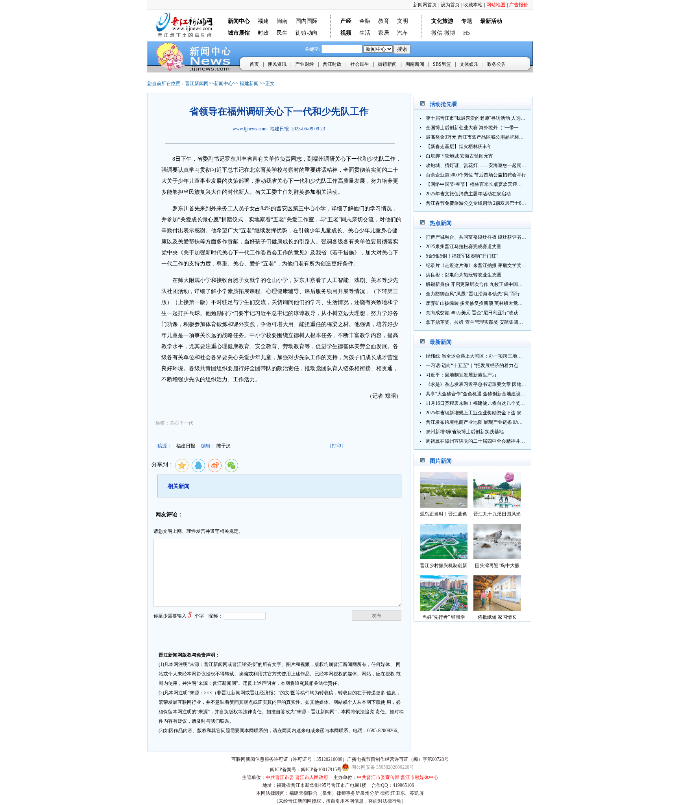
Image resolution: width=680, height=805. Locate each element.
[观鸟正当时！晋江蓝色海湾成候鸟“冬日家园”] (444, 505)
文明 (402, 21)
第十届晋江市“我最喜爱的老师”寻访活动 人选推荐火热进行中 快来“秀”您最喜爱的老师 (516, 118)
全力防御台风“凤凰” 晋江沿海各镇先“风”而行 (473, 294)
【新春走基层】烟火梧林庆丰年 (459, 146)
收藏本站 (473, 4)
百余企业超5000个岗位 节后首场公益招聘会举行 (476, 175)
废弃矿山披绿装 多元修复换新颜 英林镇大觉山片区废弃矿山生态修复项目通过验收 (512, 303)
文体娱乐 (469, 64)
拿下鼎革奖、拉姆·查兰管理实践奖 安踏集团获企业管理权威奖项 (493, 322)
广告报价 (518, 4)
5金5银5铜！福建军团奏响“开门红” (462, 256)
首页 (254, 64)
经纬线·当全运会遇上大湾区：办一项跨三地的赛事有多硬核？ (490, 356)
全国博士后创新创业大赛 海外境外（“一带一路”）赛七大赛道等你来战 (499, 127)
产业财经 (304, 64)
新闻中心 (223, 83)
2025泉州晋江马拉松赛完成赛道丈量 (463, 246)
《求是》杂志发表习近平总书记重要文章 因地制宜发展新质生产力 (495, 384)
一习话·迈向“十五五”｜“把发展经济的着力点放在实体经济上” (489, 365)
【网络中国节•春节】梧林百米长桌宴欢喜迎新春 (476, 184)
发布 (376, 615)
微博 (449, 33)
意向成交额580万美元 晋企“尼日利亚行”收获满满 (477, 312)
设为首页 (450, 4)
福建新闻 (249, 83)
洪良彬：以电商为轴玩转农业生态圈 (463, 275)
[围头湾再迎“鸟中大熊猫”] (497, 557)
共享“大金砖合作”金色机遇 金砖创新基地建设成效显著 (483, 394)
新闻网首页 (425, 4)
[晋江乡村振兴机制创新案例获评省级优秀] (444, 557)
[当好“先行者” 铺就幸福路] (444, 608)
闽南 (282, 21)
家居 (383, 33)
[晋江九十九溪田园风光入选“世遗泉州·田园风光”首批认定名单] (497, 505)
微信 (436, 33)
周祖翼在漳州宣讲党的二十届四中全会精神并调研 (478, 441)
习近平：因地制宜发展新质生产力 (461, 375)
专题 (466, 21)
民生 (282, 33)
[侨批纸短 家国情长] (497, 608)
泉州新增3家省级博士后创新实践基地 (465, 431)
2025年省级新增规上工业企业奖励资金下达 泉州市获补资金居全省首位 (499, 412)
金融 (364, 21)
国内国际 (307, 21)
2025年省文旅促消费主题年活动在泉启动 (468, 194)
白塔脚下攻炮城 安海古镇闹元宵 (459, 156)
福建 (263, 21)
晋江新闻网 (197, 83)
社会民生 (359, 64)
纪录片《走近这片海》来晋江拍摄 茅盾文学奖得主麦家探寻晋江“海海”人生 (504, 265)
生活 (364, 33)
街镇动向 (307, 33)
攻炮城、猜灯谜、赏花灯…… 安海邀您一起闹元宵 (478, 165)
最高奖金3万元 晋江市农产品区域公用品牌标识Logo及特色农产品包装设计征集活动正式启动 (522, 137)
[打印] (336, 446)
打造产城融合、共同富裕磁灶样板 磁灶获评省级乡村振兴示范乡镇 (495, 237)
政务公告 (496, 64)
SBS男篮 (442, 64)
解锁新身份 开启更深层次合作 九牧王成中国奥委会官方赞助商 (491, 284)
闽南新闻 (414, 64)
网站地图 (495, 4)
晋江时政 (332, 64)
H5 (466, 33)
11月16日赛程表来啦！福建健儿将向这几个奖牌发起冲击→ (487, 403)
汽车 (402, 33)
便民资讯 (277, 64)
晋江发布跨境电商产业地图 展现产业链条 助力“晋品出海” (485, 422)
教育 (383, 21)
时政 (263, 33)
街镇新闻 (387, 64)
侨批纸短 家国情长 (497, 617)
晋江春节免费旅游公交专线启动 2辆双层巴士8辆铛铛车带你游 (490, 203)
